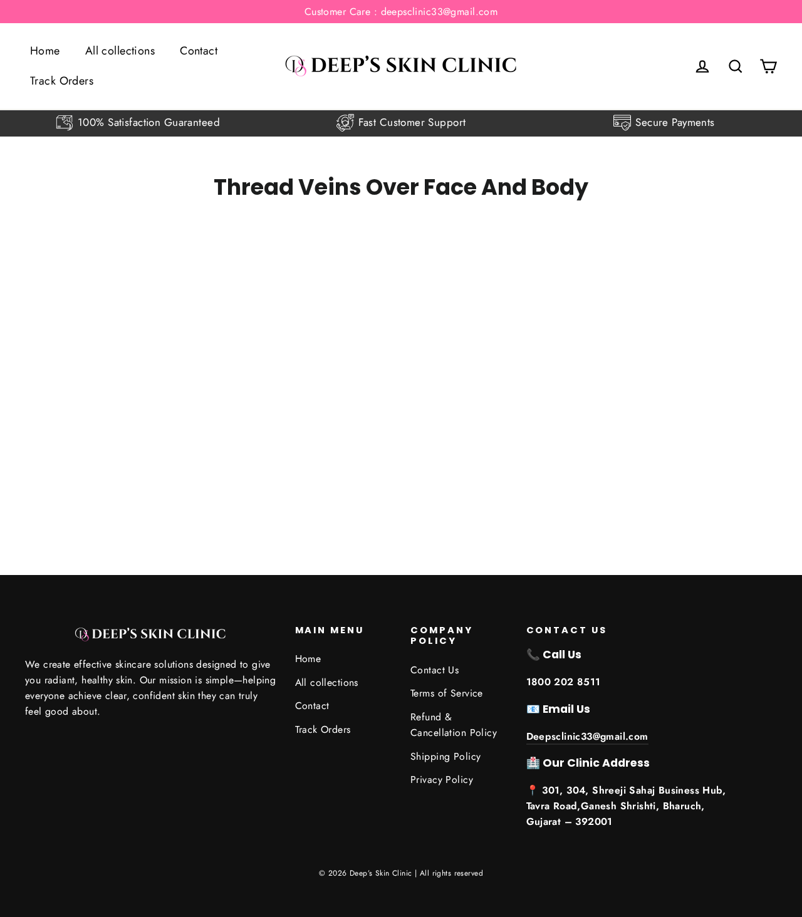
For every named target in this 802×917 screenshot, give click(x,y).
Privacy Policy (441, 779)
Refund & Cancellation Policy (453, 725)
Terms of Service (446, 693)
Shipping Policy (445, 756)
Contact (198, 51)
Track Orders (61, 81)
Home (45, 51)
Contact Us (434, 670)
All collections (120, 51)
